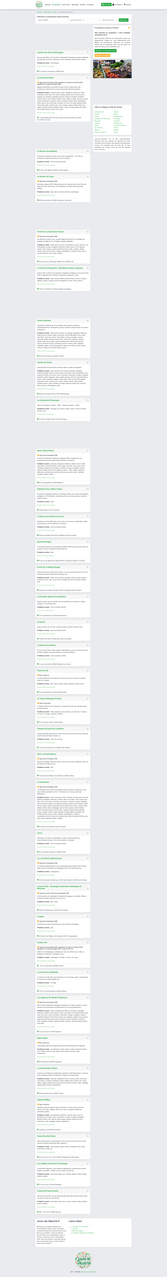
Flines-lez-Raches (100, 132)
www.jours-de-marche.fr (89, 1272)
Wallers (97, 130)
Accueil (39, 12)
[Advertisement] (62, 37)
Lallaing (97, 123)
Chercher (107, 4)
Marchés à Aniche (103, 55)
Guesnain (117, 121)
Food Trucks (66, 4)
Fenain (97, 116)
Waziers (116, 130)
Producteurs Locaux (50, 12)
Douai (116, 132)
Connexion (118, 4)
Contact (75, 1229)
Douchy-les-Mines (120, 125)
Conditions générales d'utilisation (83, 1233)
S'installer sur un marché (80, 1226)
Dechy (97, 125)
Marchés (48, 4)
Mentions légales (77, 1231)
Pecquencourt (118, 116)
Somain (97, 114)
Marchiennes (118, 123)
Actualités (90, 4)
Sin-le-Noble (99, 127)
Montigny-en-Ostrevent (102, 118)
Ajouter (128, 4)
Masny (116, 114)
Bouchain (98, 121)
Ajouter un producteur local (106, 51)
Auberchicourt (99, 112)
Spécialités (75, 4)
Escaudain (117, 118)
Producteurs (56, 4)
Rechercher (123, 20)
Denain (116, 127)
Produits (83, 4)
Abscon (116, 112)
